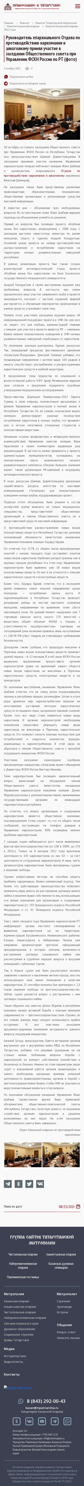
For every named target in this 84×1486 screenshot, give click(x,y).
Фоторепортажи (15, 1356)
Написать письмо (68, 1338)
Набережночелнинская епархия (23, 1265)
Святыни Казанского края (21, 1323)
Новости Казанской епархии (23, 26)
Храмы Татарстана (16, 1340)
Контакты (12, 1374)
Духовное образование (19, 1329)
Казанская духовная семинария (61, 1265)
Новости (24, 23)
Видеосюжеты (13, 1362)
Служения (63, 1301)
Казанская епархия (16, 1301)
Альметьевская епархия (61, 1254)
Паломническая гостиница (23, 1277)
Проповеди (64, 1307)
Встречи (62, 1312)
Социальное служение (19, 1334)
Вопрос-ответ (66, 1332)
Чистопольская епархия (23, 1254)
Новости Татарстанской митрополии (56, 23)
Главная (8, 23)
